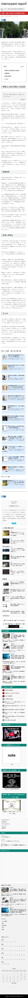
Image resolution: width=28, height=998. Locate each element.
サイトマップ (4, 825)
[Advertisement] (14, 867)
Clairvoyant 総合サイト (5, 836)
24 (21, 979)
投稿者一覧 (4, 827)
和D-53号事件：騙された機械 (10, 720)
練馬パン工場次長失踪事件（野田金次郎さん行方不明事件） (18, 667)
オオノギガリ (16, 16)
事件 (3, 923)
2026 (2, 939)
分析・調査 (9, 16)
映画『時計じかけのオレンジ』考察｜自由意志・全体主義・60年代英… (18, 591)
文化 (3, 16)
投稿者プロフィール (14, 505)
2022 (2, 957)
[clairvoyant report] (13, 3)
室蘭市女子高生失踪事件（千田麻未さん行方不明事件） (15, 709)
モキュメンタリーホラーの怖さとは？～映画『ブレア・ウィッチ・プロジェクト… (18, 542)
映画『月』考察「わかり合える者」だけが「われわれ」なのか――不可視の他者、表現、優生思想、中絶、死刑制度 (14, 657)
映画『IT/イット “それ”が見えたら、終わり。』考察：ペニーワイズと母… (18, 573)
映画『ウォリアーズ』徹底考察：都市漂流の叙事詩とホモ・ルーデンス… (18, 584)
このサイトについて (5, 819)
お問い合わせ (4, 821)
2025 (2, 944)
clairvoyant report (13, 996)
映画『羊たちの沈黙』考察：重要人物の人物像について (18, 557)
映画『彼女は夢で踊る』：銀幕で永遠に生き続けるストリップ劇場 (18, 612)
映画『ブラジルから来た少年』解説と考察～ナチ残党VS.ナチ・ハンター (19, 621)
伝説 (6, 16)
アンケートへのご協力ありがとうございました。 (10, 841)
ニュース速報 (4, 921)
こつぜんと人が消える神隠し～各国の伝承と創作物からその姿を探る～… (18, 598)
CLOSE (22, 66)
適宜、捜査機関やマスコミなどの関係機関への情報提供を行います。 (13, 846)
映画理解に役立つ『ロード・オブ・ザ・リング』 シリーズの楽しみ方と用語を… (18, 534)
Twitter (14, 523)
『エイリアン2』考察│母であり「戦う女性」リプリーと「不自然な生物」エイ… (18, 550)
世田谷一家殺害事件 (8, 696)
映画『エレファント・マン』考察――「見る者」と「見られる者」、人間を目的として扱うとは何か (18, 646)
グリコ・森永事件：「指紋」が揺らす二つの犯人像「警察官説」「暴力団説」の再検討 (18, 636)
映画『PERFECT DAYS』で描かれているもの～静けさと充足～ (18, 564)
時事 (3, 929)
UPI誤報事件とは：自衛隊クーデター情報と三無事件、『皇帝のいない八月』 (18, 678)
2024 (2, 948)
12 (8, 963)
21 (10, 979)
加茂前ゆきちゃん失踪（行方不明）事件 (12, 693)
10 (19, 946)
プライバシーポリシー (6, 823)
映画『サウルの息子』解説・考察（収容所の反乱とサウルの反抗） (8, 621)
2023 (2, 953)
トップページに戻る (13, 626)
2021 (2, 961)
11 (21, 946)
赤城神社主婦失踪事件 (9, 690)
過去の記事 (25, 832)
